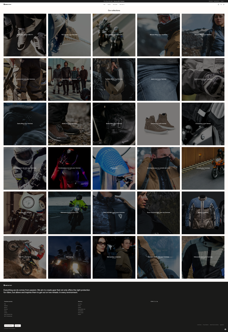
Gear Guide (115, 4)
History (79, 305)
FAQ (5, 303)
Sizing (5, 310)
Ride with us (122, 4)
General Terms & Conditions (214, 324)
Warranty (6, 309)
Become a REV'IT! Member (119, 1)
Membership (211, 1)
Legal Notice (222, 324)
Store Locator (80, 312)
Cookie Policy (199, 324)
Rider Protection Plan (8, 314)
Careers (79, 307)
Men (104, 4)
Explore (79, 314)
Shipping (6, 305)
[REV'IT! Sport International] (7, 4)
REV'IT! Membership (8, 316)
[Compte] (218, 4)
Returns (5, 307)
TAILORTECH (80, 310)
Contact (5, 312)
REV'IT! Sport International (11, 328)
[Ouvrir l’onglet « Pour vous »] (225, 329)
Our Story (80, 303)
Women (109, 4)
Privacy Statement (206, 324)
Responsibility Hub (81, 309)
